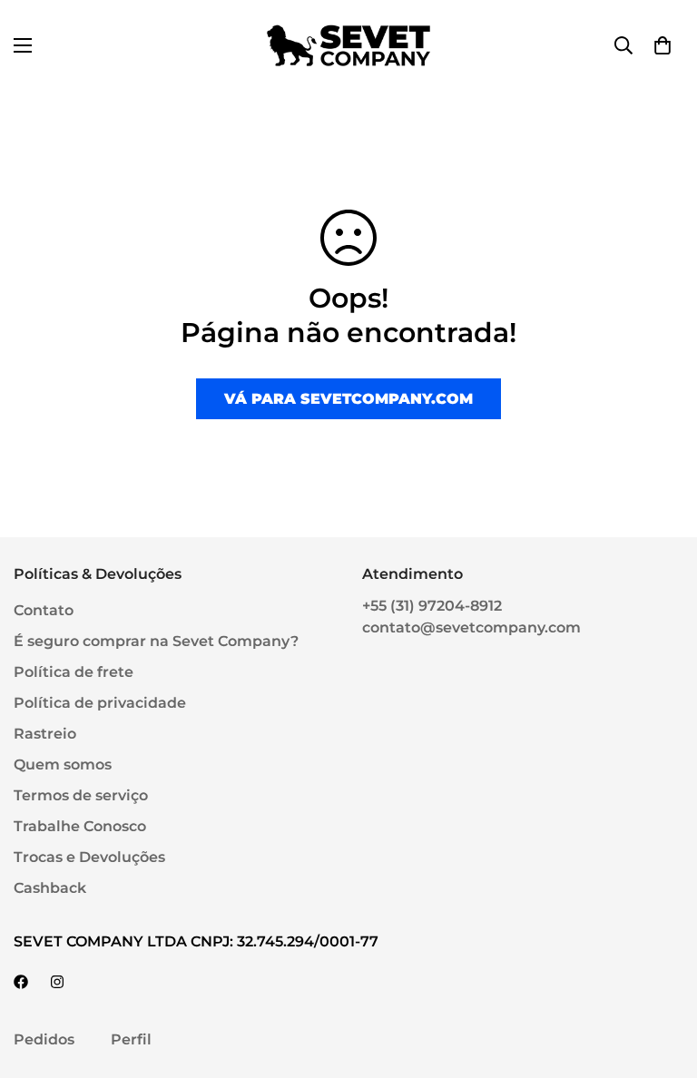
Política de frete (73, 672)
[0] (662, 45)
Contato (44, 610)
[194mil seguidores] (57, 982)
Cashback (50, 888)
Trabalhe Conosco (80, 826)
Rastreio (45, 733)
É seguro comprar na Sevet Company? (156, 641)
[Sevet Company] (348, 45)
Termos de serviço (81, 795)
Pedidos (44, 1039)
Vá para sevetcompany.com (348, 398)
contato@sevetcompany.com (471, 627)
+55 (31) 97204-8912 (432, 605)
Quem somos (63, 764)
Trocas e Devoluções (89, 857)
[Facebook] (21, 982)
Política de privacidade (100, 702)
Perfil (131, 1039)
